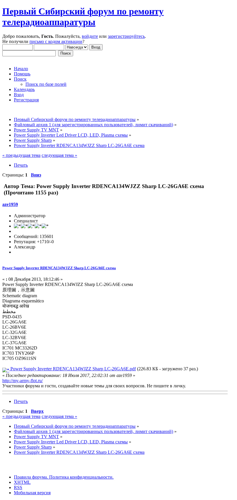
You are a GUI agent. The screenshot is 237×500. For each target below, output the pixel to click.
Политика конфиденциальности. (81, 477)
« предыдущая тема (21, 155)
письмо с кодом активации (55, 41)
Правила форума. (31, 477)
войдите (90, 36)
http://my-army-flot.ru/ (22, 380)
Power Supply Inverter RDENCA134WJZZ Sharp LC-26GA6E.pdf (72, 368)
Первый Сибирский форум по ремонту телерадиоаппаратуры (83, 16)
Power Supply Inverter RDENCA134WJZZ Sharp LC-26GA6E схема (59, 268)
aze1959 (10, 204)
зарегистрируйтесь (126, 36)
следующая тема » (59, 155)
